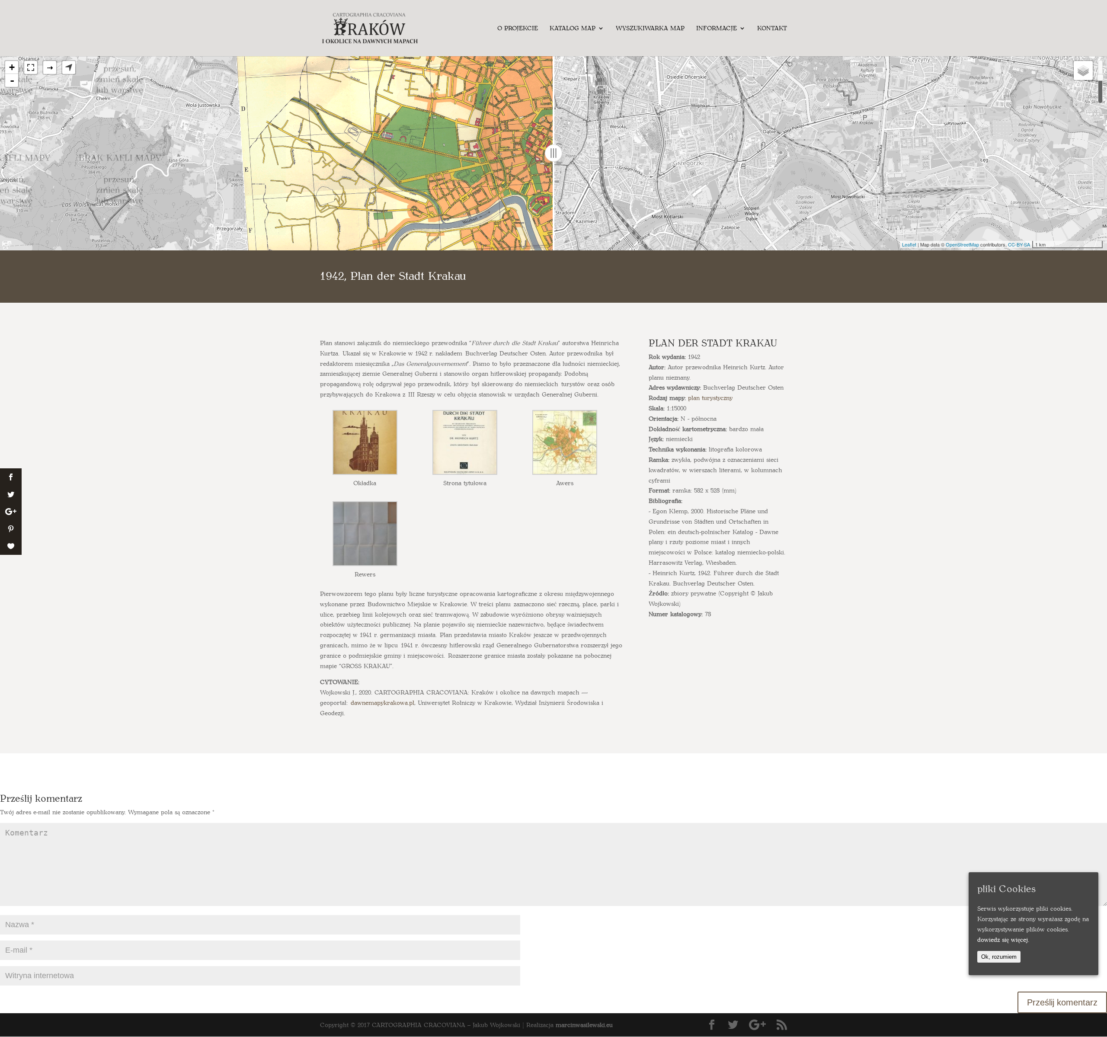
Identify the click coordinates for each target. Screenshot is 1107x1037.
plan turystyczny (710, 398)
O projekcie (517, 28)
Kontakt (772, 28)
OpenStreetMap (962, 244)
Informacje (716, 28)
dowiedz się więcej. (1003, 939)
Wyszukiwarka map (650, 28)
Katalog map (572, 28)
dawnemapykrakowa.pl (382, 702)
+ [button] (12, 67)
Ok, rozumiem (999, 956)
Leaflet (909, 244)
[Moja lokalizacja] (68, 67)
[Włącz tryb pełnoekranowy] (30, 67)
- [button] (12, 80)
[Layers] (1083, 70)
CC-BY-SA (1019, 244)
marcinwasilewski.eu (584, 1025)
